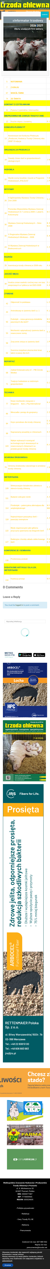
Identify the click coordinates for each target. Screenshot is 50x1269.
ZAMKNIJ (45, 14)
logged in (19, 605)
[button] (25, 690)
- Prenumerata (25, 1230)
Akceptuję (8, 1265)
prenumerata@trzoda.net (37, 1247)
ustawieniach (7, 1261)
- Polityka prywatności (25, 1208)
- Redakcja (25, 1214)
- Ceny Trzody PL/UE (25, 1219)
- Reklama (25, 1225)
